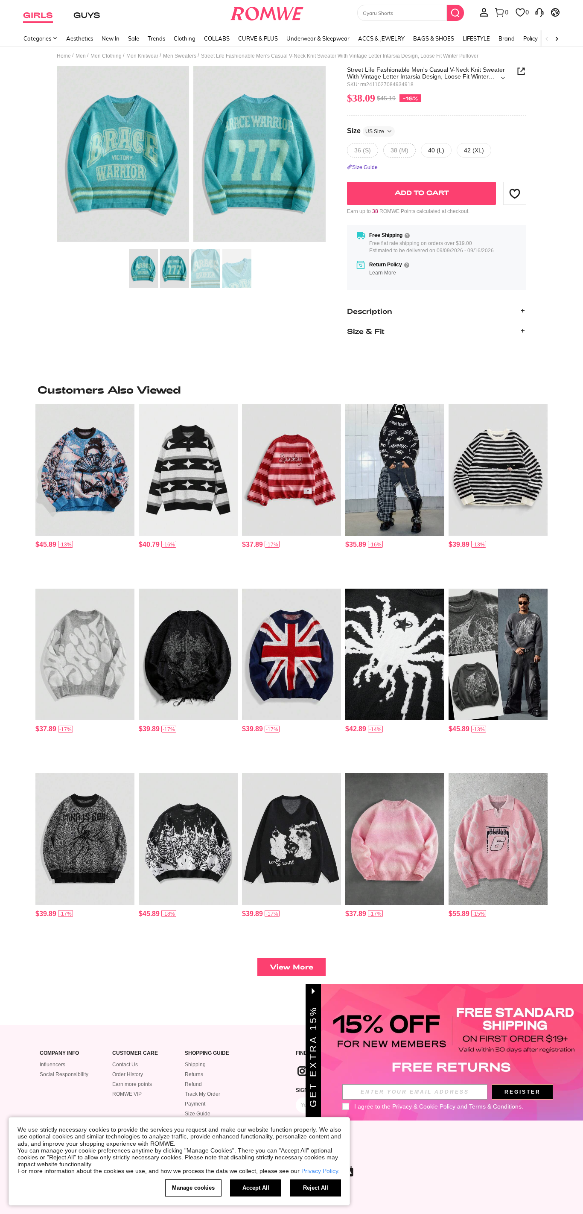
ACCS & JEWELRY (381, 38)
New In (111, 38)
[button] (514, 193)
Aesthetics (79, 38)
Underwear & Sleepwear (318, 38)
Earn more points (132, 1084)
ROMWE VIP (127, 1094)
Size (365, 130)
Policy (530, 38)
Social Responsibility (64, 1074)
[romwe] (267, 12)
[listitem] (84, 493)
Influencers (52, 1065)
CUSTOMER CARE (135, 1053)
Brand (506, 38)
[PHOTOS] (191, 155)
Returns (194, 1074)
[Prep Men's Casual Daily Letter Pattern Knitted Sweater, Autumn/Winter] (498, 839)
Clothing (184, 38)
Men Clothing (106, 56)
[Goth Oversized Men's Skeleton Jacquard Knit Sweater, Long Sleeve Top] (188, 839)
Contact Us (125, 1065)
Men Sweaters (179, 56)
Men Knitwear (142, 56)
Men (81, 56)
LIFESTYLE (476, 38)
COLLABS (217, 38)
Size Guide (197, 1114)
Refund (193, 1084)
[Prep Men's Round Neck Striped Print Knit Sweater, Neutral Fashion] (291, 470)
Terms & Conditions (495, 1106)
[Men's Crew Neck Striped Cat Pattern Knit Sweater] (498, 470)
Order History (127, 1074)
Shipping (195, 1065)
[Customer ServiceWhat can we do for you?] (539, 12)
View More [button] (291, 967)
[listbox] (484, 12)
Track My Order (202, 1094)
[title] (291, 390)
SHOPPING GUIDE (207, 1053)
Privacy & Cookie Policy (423, 1106)
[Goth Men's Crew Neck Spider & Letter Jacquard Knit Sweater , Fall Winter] (84, 839)
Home (64, 56)
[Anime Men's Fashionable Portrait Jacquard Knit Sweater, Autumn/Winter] (84, 470)
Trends (156, 38)
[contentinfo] (45, 544)
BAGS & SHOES (433, 38)
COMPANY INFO (59, 1053)
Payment (195, 1104)
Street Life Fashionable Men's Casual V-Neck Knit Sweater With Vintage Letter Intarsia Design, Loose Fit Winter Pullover (426, 73)
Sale (133, 38)
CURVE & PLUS (258, 38)
